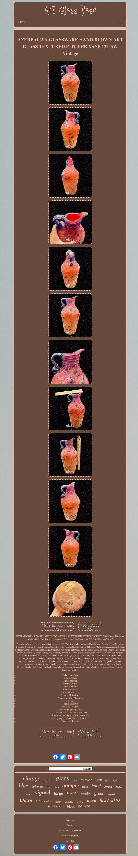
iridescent (56, 806)
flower (86, 780)
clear (75, 780)
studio (86, 794)
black (71, 806)
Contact (70, 825)
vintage (31, 778)
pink (57, 787)
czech (85, 786)
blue (23, 785)
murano (110, 799)
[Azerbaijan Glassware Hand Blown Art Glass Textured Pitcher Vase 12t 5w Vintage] (70, 83)
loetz (118, 786)
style (115, 780)
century (69, 801)
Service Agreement (70, 835)
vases (29, 794)
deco (91, 800)
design (108, 786)
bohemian (38, 786)
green (99, 793)
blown (26, 800)
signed (42, 792)
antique (70, 785)
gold (107, 780)
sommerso (48, 781)
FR (72, 840)
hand (96, 785)
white (47, 801)
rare (98, 779)
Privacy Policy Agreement (70, 830)
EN (67, 840)
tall (38, 801)
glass (62, 778)
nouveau (85, 806)
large (58, 793)
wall (49, 787)
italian (58, 801)
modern (80, 802)
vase (72, 792)
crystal (111, 794)
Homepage (70, 819)
